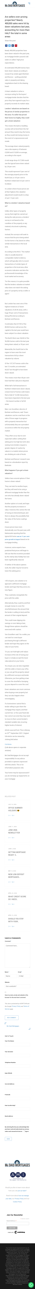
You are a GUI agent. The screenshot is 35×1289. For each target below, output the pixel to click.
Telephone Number (10, 1062)
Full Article (8, 744)
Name (7, 972)
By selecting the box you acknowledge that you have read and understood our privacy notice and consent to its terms (17, 1129)
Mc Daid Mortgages (13, 1026)
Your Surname (9, 1051)
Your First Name (9, 1041)
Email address (9, 1116)
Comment (8, 941)
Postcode (7, 1094)
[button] (31, 1285)
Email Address (11, 1221)
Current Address (9, 1084)
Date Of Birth (8, 1073)
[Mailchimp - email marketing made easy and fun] (16, 1232)
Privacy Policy (16, 1006)
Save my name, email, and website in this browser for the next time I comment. (16, 996)
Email (20, 972)
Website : (7, 982)
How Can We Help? (10, 1105)
